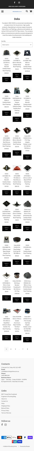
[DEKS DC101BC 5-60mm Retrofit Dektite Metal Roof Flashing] (17, 53)
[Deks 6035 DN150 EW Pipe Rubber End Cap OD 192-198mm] (17, 240)
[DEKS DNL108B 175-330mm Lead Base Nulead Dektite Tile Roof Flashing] (6, 240)
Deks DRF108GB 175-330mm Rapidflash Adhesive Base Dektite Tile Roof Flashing (6, 323)
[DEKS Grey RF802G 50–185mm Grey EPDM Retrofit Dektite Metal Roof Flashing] (27, 275)
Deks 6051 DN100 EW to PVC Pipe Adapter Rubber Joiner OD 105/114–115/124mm (27, 142)
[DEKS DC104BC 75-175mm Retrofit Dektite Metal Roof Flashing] (6, 168)
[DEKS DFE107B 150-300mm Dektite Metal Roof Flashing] (27, 240)
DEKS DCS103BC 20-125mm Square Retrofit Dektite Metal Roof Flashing (6, 64)
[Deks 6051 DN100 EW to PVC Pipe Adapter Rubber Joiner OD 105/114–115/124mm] (27, 130)
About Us (4, 399)
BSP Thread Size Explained (9, 394)
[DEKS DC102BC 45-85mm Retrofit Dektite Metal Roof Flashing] (17, 130)
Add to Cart (7, 79)
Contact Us (4, 401)
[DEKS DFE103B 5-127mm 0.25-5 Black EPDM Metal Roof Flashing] (27, 168)
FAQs (2, 403)
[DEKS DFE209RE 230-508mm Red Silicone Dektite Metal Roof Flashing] (6, 130)
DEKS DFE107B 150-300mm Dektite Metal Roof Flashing (27, 249)
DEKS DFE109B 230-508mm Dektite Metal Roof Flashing (6, 100)
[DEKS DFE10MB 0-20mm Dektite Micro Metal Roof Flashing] (17, 204)
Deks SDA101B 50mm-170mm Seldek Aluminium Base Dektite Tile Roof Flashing (17, 323)
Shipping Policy (5, 406)
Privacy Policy (5, 410)
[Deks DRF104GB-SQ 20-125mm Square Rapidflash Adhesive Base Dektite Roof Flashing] (17, 91)
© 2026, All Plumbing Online (10, 446)
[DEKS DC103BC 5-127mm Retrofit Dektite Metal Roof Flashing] (27, 91)
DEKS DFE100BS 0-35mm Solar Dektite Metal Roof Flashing (6, 285)
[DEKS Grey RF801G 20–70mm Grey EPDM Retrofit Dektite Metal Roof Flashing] (27, 204)
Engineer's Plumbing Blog (8, 396)
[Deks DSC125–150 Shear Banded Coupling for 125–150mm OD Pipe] (17, 275)
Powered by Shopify (25, 446)
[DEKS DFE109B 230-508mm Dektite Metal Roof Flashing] (6, 91)
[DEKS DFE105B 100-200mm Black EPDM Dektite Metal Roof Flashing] (6, 204)
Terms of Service (6, 413)
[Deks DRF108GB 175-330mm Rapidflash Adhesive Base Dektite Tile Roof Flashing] (6, 311)
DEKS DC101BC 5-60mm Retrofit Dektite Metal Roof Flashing (17, 63)
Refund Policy (5, 408)
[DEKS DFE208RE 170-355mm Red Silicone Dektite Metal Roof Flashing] (17, 168)
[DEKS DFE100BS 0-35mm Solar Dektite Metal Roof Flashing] (6, 275)
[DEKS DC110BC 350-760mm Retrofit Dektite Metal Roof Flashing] (27, 53)
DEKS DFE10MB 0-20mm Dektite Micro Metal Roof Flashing (17, 213)
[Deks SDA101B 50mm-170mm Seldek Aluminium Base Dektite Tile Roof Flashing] (17, 311)
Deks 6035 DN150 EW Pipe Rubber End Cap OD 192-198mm (16, 249)
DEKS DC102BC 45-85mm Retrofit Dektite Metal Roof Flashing (17, 140)
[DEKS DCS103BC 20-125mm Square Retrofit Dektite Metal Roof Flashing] (6, 53)
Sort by (3, 41)
